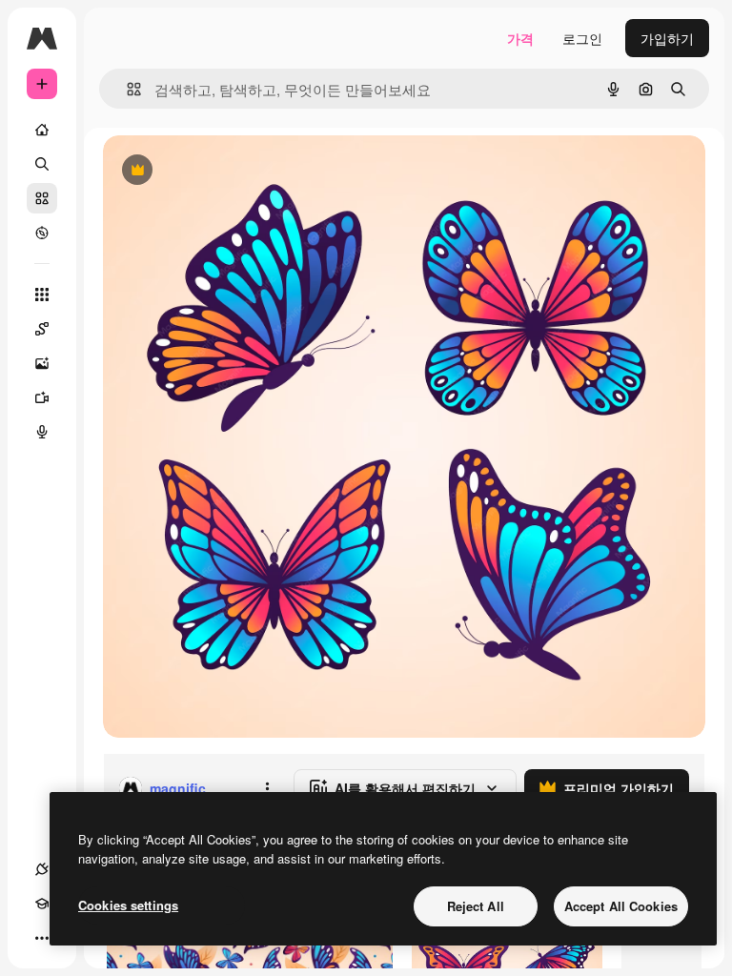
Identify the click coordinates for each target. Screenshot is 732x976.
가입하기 (667, 38)
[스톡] (42, 198)
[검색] (42, 164)
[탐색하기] (42, 232)
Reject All (475, 906)
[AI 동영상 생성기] (42, 397)
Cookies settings (128, 905)
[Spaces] (42, 329)
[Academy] (42, 903)
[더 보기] (42, 938)
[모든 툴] (42, 294)
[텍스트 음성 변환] (42, 432)
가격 (520, 38)
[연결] (42, 869)
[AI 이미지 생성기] (42, 363)
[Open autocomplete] (126, 89)
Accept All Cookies (621, 906)
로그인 (582, 38)
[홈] (42, 129)
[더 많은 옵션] (267, 788)
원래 (212, 171)
